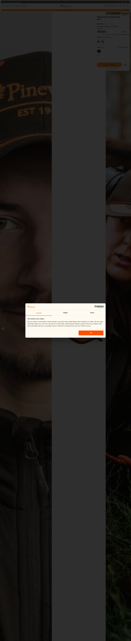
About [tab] (92, 312)
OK (91, 333)
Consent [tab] (38, 313)
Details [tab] (65, 312)
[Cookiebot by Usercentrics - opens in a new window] (96, 306)
